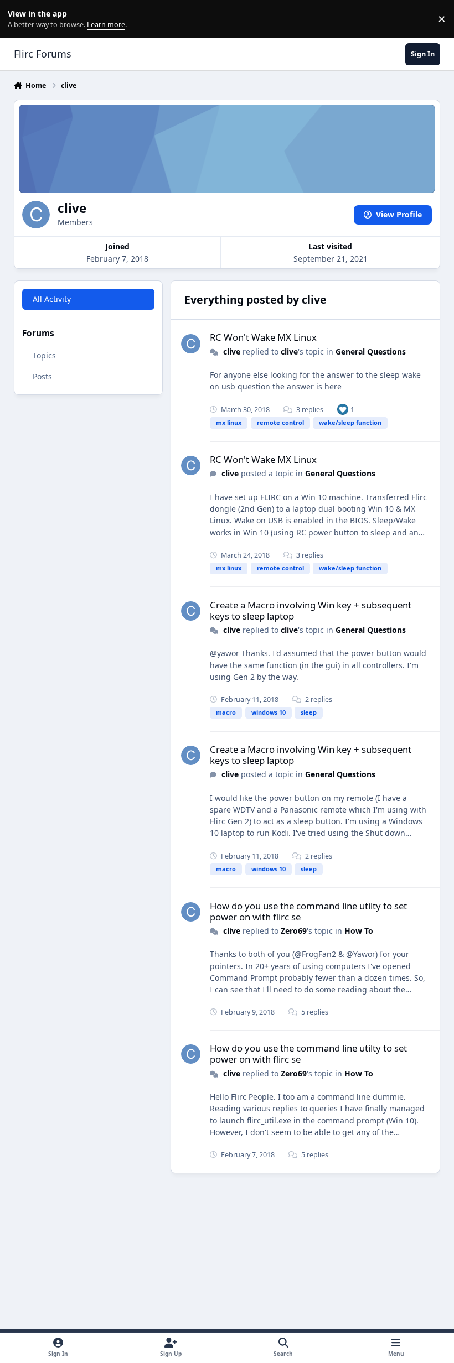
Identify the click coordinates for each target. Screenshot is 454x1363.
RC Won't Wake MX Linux (263, 337)
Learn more (21, 19)
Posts (42, 376)
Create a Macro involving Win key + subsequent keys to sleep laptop (310, 610)
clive (231, 351)
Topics (44, 355)
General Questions (371, 351)
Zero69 (294, 930)
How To (358, 930)
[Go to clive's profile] (190, 343)
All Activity (52, 299)
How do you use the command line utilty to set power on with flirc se (308, 911)
